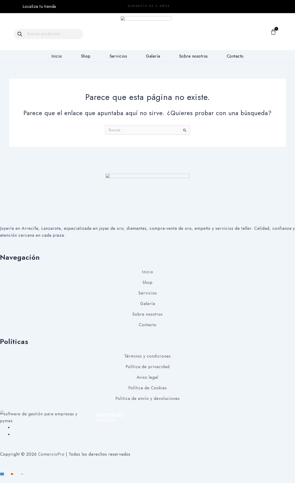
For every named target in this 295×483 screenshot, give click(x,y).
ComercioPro (51, 454)
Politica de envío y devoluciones (147, 399)
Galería (153, 56)
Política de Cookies (147, 388)
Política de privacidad (148, 367)
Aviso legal (147, 377)
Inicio (56, 56)
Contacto (235, 56)
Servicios (118, 56)
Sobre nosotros (193, 56)
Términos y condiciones (147, 356)
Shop (86, 56)
